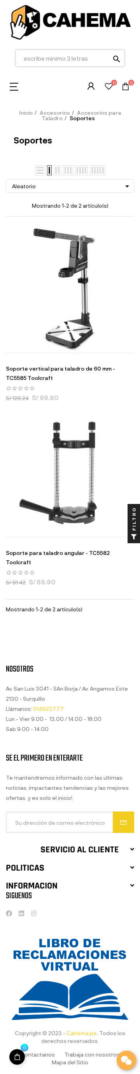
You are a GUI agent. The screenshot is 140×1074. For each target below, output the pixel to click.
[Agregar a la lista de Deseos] (80, 345)
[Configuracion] (91, 86)
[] (41, 345)
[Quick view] (60, 345)
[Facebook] (9, 913)
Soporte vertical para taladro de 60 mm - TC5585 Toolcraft (60, 373)
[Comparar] (99, 345)
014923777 (48, 708)
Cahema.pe (81, 1033)
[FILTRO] (134, 537)
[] (17, 1057)
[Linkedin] (21, 913)
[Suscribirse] (123, 822)
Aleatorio (72, 186)
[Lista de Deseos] (108, 87)
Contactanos (37, 1054)
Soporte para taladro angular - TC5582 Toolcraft (58, 557)
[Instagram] (34, 913)
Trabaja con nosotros (92, 1054)
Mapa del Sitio (70, 1062)
